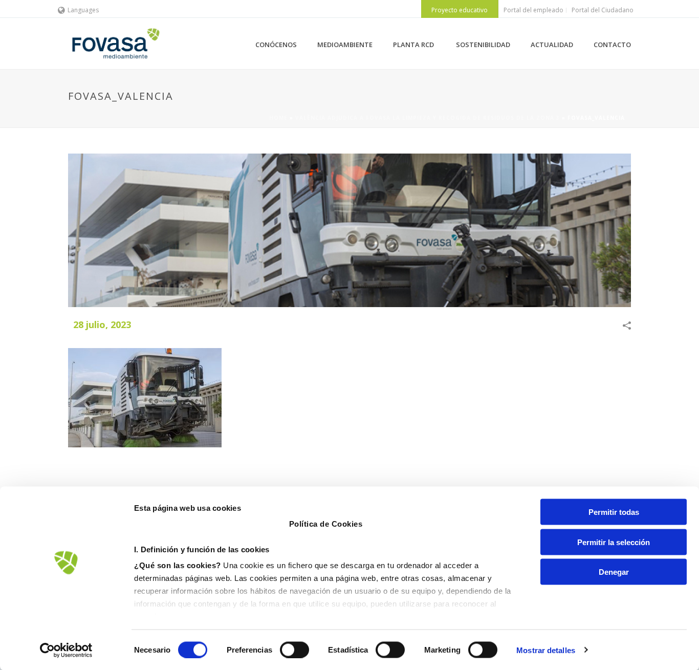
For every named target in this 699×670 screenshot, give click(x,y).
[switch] (294, 649)
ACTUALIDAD (552, 44)
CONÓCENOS (276, 44)
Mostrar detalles (545, 649)
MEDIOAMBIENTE (345, 44)
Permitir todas (613, 512)
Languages (83, 10)
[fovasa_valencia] (349, 230)
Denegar (614, 572)
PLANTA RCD (414, 44)
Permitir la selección (613, 541)
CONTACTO (612, 44)
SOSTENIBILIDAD (483, 44)
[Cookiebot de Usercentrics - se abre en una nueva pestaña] (66, 650)
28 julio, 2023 (102, 324)
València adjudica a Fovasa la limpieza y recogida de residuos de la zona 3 (427, 117)
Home (278, 117)
